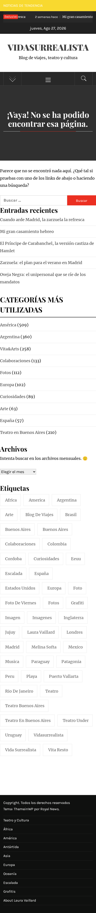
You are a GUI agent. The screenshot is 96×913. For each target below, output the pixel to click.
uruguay (13, 735)
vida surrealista (20, 749)
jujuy (10, 632)
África (8, 829)
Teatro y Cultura (16, 820)
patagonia (71, 661)
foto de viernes (20, 602)
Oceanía (10, 874)
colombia (57, 544)
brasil (71, 514)
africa (11, 500)
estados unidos (20, 588)
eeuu (76, 558)
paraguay (40, 661)
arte (9, 514)
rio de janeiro (19, 691)
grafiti (77, 602)
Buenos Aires (55, 529)
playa (31, 676)
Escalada (10, 883)
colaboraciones (20, 544)
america (37, 500)
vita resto (58, 749)
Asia (6, 856)
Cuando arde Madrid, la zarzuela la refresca (42, 219)
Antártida (11, 847)
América (10, 838)
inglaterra (73, 617)
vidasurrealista (48, 735)
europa (54, 588)
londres (75, 632)
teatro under (76, 720)
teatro (51, 691)
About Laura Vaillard (19, 900)
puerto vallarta (63, 676)
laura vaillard (41, 632)
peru (9, 676)
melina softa (43, 647)
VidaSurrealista (48, 47)
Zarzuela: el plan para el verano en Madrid (41, 262)
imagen (12, 617)
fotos (53, 602)
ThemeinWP (24, 809)
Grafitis (9, 891)
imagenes (42, 617)
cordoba (13, 558)
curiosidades (46, 558)
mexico (75, 647)
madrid (12, 647)
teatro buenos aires (24, 705)
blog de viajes (39, 514)
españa (41, 573)
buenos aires (18, 529)
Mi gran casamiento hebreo (27, 231)
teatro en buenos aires (28, 720)
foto (77, 588)
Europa (9, 865)
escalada (13, 573)
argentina (67, 500)
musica (12, 661)
